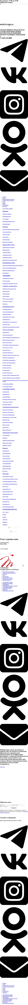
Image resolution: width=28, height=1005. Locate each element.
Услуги (4, 198)
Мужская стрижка (6, 293)
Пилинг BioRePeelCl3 (7, 466)
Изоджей (4, 514)
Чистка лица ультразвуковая (8, 412)
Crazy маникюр (6, 219)
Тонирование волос (6, 319)
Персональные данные (8, 579)
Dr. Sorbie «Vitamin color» (8, 372)
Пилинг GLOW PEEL (7, 468)
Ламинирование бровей (7, 257)
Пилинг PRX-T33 (6, 450)
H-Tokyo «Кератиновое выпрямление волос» (11, 337)
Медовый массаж (6, 501)
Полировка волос (6, 332)
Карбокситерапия (6, 419)
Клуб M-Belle (6, 205)
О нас (4, 201)
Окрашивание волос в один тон (9, 316)
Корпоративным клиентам (8, 199)
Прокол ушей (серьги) (7, 429)
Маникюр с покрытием (7, 213)
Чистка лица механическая (8, 409)
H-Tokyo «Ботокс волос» (7, 342)
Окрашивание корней (7, 314)
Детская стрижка (6, 296)
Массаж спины (5, 496)
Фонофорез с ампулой (7, 445)
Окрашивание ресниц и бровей (8, 247)
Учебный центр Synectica (8, 200)
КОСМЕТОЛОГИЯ (7, 404)
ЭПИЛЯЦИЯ (6, 273)
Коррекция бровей (6, 249)
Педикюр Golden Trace (7, 232)
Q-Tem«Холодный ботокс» (8, 335)
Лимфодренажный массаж (8, 494)
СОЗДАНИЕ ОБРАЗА (7, 386)
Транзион (4, 517)
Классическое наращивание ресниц (9, 268)
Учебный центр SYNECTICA (9, 573)
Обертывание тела (6, 504)
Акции (4, 204)
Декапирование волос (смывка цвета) (10, 322)
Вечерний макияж (6, 394)
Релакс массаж (5, 486)
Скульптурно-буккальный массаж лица (10, 479)
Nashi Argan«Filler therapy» (8, 352)
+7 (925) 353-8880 (6, 38)
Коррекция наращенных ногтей (9, 221)
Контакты (5, 206)
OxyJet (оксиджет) (6, 435)
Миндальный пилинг (7, 453)
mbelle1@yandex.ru (6, 24)
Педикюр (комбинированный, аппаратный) (11, 229)
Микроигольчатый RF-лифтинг (9, 440)
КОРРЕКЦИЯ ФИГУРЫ (8, 506)
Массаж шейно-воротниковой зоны (9, 499)
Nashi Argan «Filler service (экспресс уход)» (11, 355)
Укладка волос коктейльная (8, 298)
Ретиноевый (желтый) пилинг (8, 461)
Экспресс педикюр (6, 234)
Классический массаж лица (8, 476)
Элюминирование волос (7, 309)
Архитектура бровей (6, 252)
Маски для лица (6, 427)
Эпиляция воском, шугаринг (8, 278)
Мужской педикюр (6, 239)
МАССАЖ (5, 471)
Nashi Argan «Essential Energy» (9, 357)
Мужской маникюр (6, 224)
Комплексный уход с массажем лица (9, 417)
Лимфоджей (5, 519)
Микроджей (5, 522)
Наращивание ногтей (7, 216)
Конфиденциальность (7, 577)
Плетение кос (5, 303)
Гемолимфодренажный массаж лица (9, 481)
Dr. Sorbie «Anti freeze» (7, 367)
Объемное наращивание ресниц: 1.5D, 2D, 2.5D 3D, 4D (13, 265)
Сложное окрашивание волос (8, 311)
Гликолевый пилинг (6, 458)
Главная (4, 196)
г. (0, 36)
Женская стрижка (6, 291)
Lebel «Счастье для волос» (8, 347)
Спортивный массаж (6, 489)
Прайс (4, 202)
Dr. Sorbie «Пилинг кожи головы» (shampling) (11, 377)
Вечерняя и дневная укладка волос (9, 288)
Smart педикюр (5, 237)
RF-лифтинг (5, 437)
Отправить (14, 807)
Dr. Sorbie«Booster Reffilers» (8, 383)
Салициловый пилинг (7, 463)
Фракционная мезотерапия (8, 422)
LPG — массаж (5, 512)
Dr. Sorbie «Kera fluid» (7, 365)
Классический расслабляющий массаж (10, 484)
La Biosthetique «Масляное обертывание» (11, 345)
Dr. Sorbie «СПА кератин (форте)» (9, 362)
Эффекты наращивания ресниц (9, 270)
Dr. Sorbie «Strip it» (6, 370)
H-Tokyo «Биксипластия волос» (9, 340)
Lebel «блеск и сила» (7, 350)
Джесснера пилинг (6, 456)
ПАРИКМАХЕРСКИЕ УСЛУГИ (10, 283)
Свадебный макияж (6, 396)
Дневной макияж (6, 391)
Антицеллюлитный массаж (8, 491)
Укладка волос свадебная (8, 301)
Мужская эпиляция (6, 280)
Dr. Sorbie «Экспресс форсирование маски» (11, 375)
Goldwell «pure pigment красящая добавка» (11, 327)
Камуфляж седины (6, 324)
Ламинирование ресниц (7, 255)
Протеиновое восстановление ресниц (10, 260)
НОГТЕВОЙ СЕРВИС (8, 208)
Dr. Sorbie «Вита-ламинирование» (9, 360)
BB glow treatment (6, 424)
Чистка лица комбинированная (9, 414)
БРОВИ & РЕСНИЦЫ (8, 242)
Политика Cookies (7, 580)
